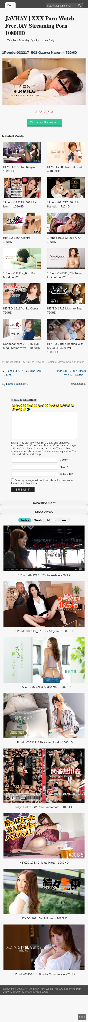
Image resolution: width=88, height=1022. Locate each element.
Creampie (51, 362)
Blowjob (39, 362)
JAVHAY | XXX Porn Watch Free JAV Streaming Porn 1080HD (39, 25)
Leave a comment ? (17, 383)
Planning (79, 362)
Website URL (67, 474)
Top (83, 1016)
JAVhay (32, 991)
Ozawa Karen (65, 362)
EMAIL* (64, 467)
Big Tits (30, 362)
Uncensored (13, 362)
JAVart (45, 991)
